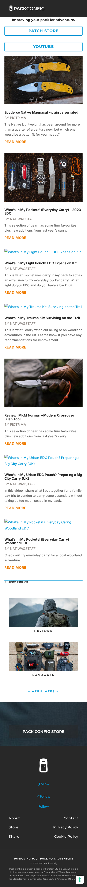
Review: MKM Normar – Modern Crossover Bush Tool (39, 417)
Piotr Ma (18, 118)
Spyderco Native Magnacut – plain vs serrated (41, 112)
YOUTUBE (43, 46)
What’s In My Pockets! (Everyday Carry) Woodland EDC (36, 541)
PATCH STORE (43, 31)
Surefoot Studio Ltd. (56, 868)
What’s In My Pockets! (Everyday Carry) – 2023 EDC (42, 212)
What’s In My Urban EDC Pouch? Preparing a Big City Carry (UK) (43, 477)
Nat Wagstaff (22, 219)
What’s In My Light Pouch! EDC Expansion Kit (40, 263)
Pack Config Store (43, 731)
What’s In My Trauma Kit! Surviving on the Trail (42, 318)
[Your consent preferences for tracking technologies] (80, 880)
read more (15, 142)
